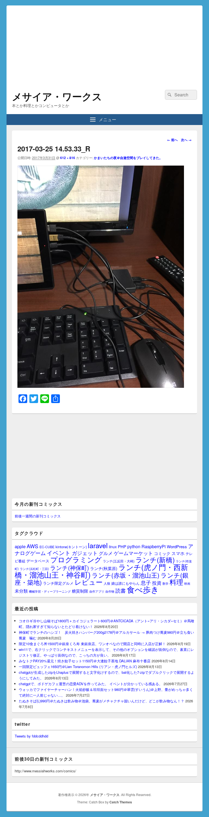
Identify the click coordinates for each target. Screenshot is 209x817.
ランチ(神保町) (69, 567)
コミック (162, 553)
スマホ (178, 553)
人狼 (107, 583)
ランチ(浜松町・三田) (34, 568)
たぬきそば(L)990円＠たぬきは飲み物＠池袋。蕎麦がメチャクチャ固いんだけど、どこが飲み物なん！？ (101, 700)
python (133, 546)
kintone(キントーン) (71, 546)
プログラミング (76, 559)
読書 (120, 590)
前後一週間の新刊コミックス (38, 516)
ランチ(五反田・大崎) (118, 561)
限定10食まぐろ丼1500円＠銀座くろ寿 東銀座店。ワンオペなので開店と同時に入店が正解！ (92, 643)
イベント (59, 552)
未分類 (21, 591)
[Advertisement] (104, 43)
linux (113, 546)
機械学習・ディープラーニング (50, 591)
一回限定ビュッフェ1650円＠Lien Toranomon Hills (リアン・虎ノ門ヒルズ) (78, 666)
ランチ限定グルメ (58, 583)
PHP (122, 546)
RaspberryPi (154, 546)
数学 (165, 583)
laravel (98, 545)
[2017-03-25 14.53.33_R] (100, 386)
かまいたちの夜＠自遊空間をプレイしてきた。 (128, 157)
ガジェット (85, 552)
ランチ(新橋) (155, 559)
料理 (176, 582)
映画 (187, 583)
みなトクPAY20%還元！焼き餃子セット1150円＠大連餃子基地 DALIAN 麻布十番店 (84, 660)
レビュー (89, 582)
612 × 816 (67, 157)
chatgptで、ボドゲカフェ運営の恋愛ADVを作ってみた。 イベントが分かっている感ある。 (90, 683)
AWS (32, 546)
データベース (37, 560)
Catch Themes (120, 802)
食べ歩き (143, 589)
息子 (146, 582)
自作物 (109, 591)
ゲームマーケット (133, 552)
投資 (156, 582)
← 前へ (172, 139)
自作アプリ (96, 591)
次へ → (186, 139)
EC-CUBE (46, 546)
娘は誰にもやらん (125, 583)
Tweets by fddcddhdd (31, 736)
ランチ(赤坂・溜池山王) (125, 575)
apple (20, 546)
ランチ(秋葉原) (103, 568)
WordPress (177, 546)
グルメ (106, 553)
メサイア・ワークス (57, 96)
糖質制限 (80, 591)
